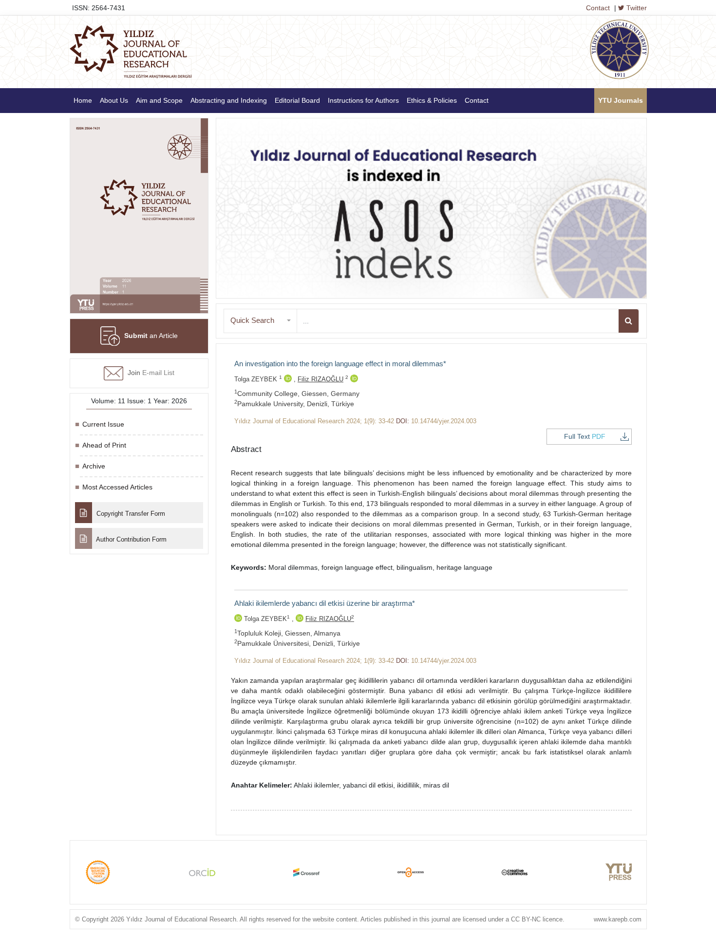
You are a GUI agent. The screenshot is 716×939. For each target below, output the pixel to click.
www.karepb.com (617, 919)
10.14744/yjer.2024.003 (443, 421)
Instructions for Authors (363, 100)
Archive (93, 466)
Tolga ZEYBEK (258, 379)
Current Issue (103, 424)
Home (83, 100)
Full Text (584, 436)
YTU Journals (620, 100)
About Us (114, 100)
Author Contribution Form (130, 539)
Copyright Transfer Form (129, 513)
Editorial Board (297, 100)
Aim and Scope (159, 100)
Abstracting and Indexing (228, 100)
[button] (260, 321)
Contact (598, 8)
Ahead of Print (104, 445)
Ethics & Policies (432, 100)
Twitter (635, 8)
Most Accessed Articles (117, 487)
